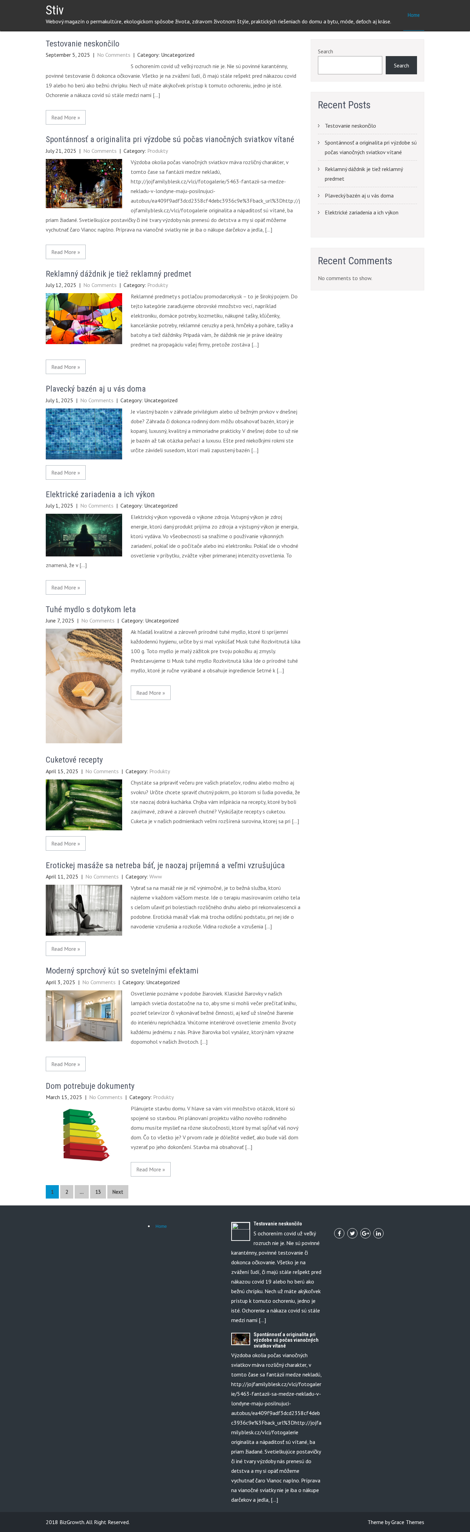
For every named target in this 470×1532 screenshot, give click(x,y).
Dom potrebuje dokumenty (90, 1086)
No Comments (113, 54)
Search (325, 51)
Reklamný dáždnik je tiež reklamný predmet (118, 274)
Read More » (65, 117)
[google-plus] (365, 1233)
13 (98, 1192)
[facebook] (339, 1233)
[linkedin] (378, 1233)
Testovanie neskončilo (82, 44)
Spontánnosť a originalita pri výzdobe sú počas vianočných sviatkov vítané (170, 139)
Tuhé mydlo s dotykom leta (91, 609)
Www (155, 876)
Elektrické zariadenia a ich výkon (100, 494)
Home (414, 15)
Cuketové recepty (74, 760)
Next (118, 1192)
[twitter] (352, 1233)
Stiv (55, 10)
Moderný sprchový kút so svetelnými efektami (122, 971)
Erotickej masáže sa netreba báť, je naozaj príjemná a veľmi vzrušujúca (165, 865)
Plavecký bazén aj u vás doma (96, 389)
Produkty (157, 150)
